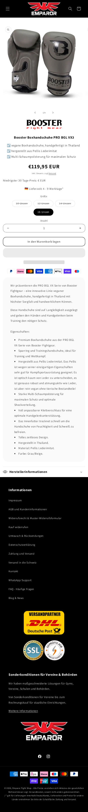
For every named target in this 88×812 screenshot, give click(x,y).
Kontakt (13, 571)
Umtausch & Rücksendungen (26, 536)
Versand (52, 173)
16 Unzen (43, 212)
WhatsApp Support (20, 580)
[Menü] (7, 8)
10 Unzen (24, 204)
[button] (44, 252)
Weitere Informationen (23, 711)
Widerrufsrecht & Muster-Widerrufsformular (35, 518)
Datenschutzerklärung (22, 544)
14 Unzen (67, 204)
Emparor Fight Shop (21, 788)
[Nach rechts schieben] (53, 112)
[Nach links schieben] (35, 112)
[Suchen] (70, 8)
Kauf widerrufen (18, 527)
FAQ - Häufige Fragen (21, 589)
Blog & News (16, 598)
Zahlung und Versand (21, 553)
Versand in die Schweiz (23, 562)
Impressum (15, 500)
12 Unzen (45, 204)
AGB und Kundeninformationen (28, 509)
